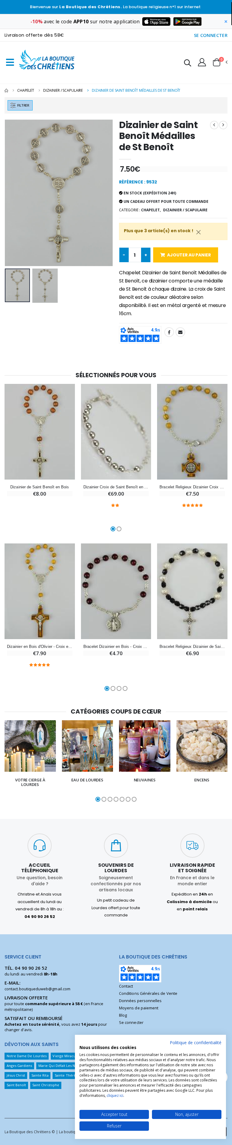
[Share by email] (180, 332)
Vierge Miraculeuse (68, 1056)
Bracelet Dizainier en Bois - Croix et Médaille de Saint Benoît (116, 646)
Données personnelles (140, 1000)
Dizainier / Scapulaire (63, 90)
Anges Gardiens (19, 1065)
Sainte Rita (40, 1075)
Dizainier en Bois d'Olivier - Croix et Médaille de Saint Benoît (39, 646)
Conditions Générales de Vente (148, 993)
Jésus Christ (16, 1075)
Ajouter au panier (189, 255)
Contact (126, 986)
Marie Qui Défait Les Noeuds (61, 1065)
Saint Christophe (45, 1085)
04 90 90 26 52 (31, 968)
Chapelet (25, 90)
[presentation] (13, 193)
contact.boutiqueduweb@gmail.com (37, 989)
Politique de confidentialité (195, 1042)
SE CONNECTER (211, 35)
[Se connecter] (202, 62)
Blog (123, 1015)
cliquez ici (115, 1095)
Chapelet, (151, 210)
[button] (187, 64)
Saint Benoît (16, 1085)
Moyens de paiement (138, 1008)
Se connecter (131, 1022)
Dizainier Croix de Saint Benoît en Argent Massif (116, 487)
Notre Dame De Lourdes (27, 1056)
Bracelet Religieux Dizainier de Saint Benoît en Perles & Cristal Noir (192, 646)
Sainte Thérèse (67, 1075)
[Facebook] (169, 332)
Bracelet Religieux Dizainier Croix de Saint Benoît (192, 487)
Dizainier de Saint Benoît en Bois (39, 487)
